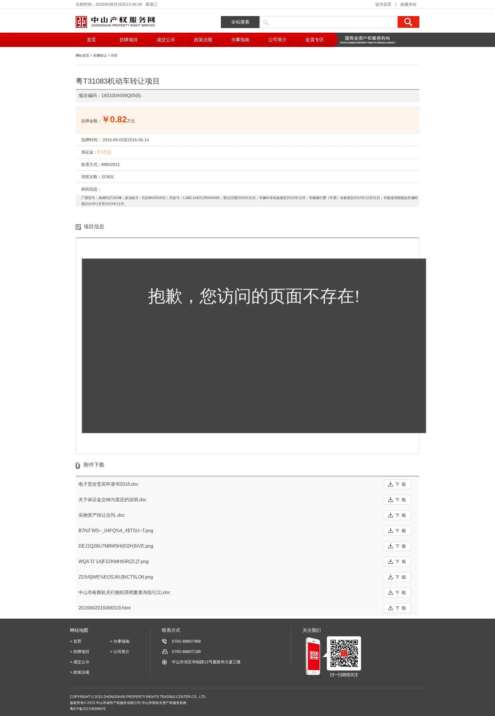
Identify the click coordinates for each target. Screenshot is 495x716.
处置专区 (315, 39)
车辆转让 (100, 56)
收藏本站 (408, 4)
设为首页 (383, 4)
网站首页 (82, 56)
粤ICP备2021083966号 (88, 709)
